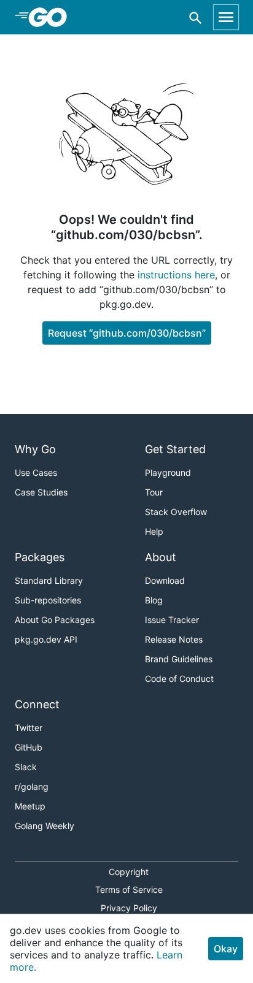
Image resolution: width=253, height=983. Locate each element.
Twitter (28, 727)
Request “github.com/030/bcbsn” (127, 333)
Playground (168, 472)
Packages (39, 557)
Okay (226, 949)
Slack (26, 767)
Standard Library (49, 580)
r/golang (32, 786)
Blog (154, 600)
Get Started (175, 449)
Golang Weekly (44, 825)
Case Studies (41, 492)
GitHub (28, 747)
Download (165, 580)
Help (154, 531)
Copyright (129, 871)
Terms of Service (129, 889)
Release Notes (174, 639)
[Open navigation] (226, 17)
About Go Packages (55, 619)
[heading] (52, 17)
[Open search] (195, 17)
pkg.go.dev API (46, 639)
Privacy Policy (129, 908)
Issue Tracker (172, 619)
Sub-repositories (48, 600)
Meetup (30, 806)
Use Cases (36, 472)
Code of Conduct (179, 678)
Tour (154, 492)
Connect (37, 704)
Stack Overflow (176, 512)
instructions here (176, 275)
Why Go (35, 449)
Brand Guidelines (178, 659)
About (160, 557)
